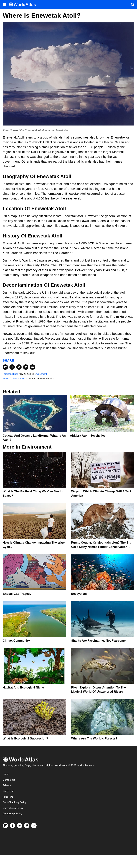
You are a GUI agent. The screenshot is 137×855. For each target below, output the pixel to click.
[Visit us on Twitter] (19, 825)
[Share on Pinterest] (25, 367)
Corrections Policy (13, 808)
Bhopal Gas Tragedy (17, 593)
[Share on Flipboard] (5, 367)
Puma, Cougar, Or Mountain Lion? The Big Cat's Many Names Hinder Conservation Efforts (101, 547)
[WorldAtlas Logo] (23, 4)
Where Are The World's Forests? (94, 738)
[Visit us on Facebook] (12, 825)
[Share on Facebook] (12, 367)
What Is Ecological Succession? (25, 738)
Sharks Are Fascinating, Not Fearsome (98, 640)
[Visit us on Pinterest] (26, 825)
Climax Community (16, 640)
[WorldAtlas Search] (132, 4)
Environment (40, 374)
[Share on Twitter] (19, 367)
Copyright (8, 791)
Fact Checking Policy (14, 802)
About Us (8, 796)
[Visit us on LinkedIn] (34, 825)
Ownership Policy (12, 813)
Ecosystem (79, 593)
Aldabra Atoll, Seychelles (87, 435)
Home (6, 774)
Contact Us (9, 780)
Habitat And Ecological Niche (23, 687)
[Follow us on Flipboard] (5, 825)
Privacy (7, 785)
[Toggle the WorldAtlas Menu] (4, 4)
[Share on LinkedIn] (32, 367)
